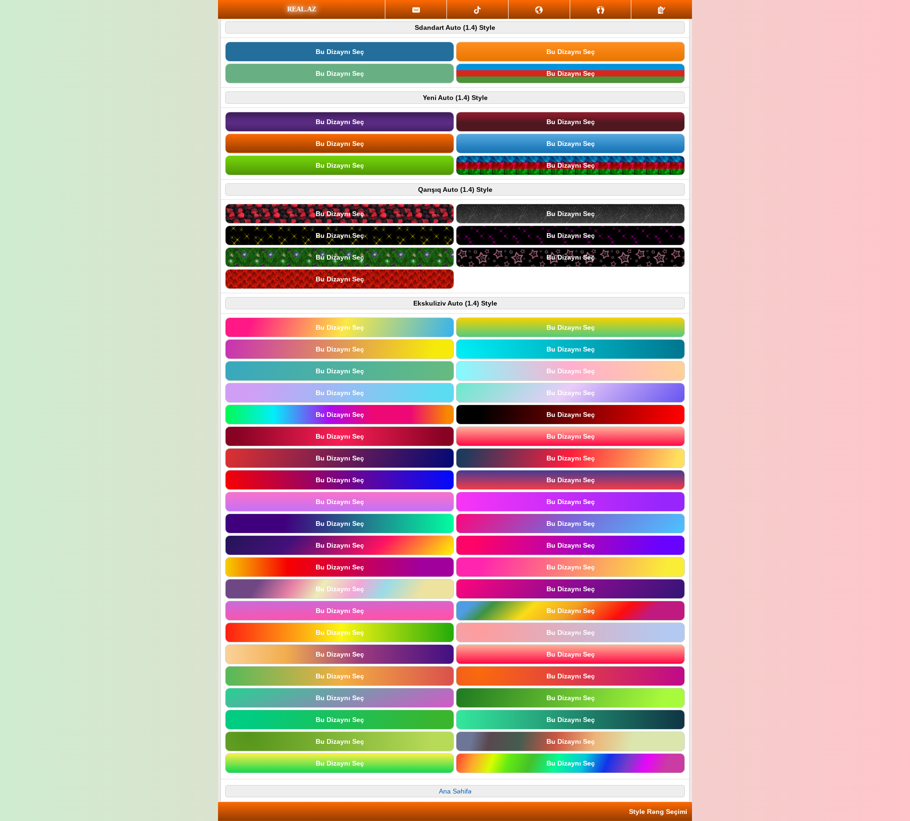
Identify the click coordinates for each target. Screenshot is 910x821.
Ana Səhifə (455, 791)
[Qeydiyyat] (661, 9)
